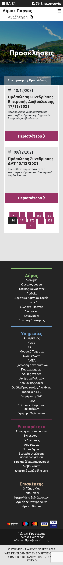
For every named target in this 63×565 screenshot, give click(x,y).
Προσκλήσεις (31, 449)
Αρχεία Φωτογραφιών (31, 501)
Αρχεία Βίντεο (31, 506)
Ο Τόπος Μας (31, 488)
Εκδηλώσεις (32, 440)
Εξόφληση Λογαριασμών (31, 365)
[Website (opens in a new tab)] (33, 3)
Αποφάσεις (31, 444)
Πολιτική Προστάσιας (31, 533)
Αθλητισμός (32, 338)
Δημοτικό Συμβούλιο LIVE (31, 470)
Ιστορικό (31, 302)
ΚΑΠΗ (31, 347)
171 (22, 220)
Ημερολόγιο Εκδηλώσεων (31, 497)
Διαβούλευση (31, 466)
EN (14, 3)
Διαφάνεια (31, 311)
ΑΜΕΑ (32, 360)
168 (39, 215)
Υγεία (31, 342)
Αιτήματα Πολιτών (31, 378)
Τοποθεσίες (31, 492)
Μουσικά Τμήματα (32, 351)
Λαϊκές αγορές (31, 373)
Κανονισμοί (31, 315)
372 (49, 220)
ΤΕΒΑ (31, 400)
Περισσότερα (30, 136)
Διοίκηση (31, 280)
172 (32, 220)
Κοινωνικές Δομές (31, 382)
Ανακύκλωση (31, 356)
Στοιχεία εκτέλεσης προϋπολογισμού (31, 455)
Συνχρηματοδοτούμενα (31, 431)
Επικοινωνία (50, 3)
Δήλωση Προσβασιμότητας (31, 540)
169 (48, 215)
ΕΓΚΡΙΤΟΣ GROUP (47, 553)
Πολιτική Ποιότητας (32, 320)
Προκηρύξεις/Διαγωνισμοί (31, 461)
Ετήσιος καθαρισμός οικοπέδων (31, 406)
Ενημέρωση (31, 435)
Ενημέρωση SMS (31, 396)
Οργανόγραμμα (31, 284)
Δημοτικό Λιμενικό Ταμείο (31, 297)
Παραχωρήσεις (31, 369)
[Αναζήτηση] (31, 17)
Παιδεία (32, 293)
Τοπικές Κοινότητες (31, 288)
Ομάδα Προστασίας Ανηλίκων (31, 387)
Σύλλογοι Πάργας (31, 306)
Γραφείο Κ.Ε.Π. (31, 391)
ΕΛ (8, 3)
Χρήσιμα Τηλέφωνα (31, 413)
